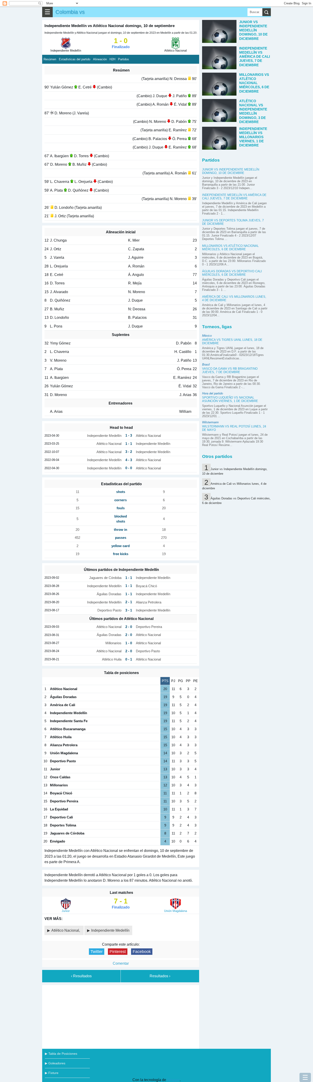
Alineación (100, 59)
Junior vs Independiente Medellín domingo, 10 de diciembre (230, 171)
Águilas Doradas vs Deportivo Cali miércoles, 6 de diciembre (232, 273)
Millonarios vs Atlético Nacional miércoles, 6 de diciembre (230, 247)
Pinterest (118, 951)
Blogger (173, 1080)
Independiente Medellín (110, 930)
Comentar (121, 963)
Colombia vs (70, 12)
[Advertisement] (120, 1016)
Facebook (142, 951)
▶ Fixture (51, 1073)
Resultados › (160, 976)
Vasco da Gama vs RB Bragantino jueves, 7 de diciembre (230, 370)
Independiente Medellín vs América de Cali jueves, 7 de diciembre (234, 196)
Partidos (123, 59)
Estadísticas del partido (74, 59)
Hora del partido (212, 393)
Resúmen (50, 59)
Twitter (97, 951)
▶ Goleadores (55, 1063)
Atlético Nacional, (66, 930)
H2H (112, 59)
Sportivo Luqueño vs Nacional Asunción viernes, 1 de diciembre (230, 399)
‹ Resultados (81, 976)
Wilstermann (210, 422)
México (207, 335)
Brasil (206, 364)
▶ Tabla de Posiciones (61, 1053)
